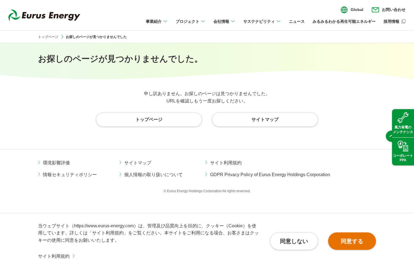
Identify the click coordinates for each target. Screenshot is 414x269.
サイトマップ (137, 162)
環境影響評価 (56, 162)
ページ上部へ (391, 136)
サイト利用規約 (54, 256)
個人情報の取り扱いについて (153, 174)
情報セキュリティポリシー (70, 174)
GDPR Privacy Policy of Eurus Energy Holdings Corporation (270, 174)
